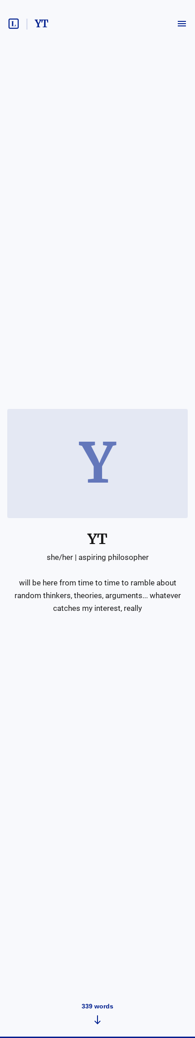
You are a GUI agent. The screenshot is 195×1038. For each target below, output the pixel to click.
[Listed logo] (13, 23)
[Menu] (181, 23)
